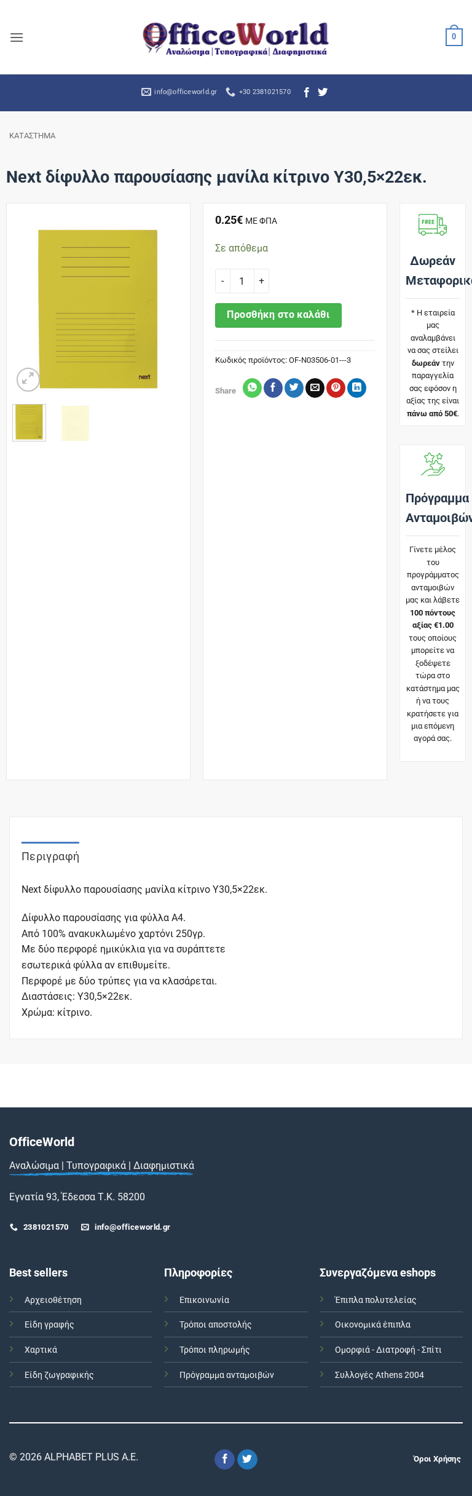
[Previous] (31, 308)
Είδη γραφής (49, 1325)
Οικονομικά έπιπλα (373, 1325)
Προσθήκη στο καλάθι (278, 314)
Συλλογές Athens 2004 (379, 1375)
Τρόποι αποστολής (215, 1325)
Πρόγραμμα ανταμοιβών (226, 1375)
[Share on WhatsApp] (252, 388)
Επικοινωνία (204, 1300)
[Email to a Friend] (314, 388)
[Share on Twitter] (294, 388)
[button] (16, 37)
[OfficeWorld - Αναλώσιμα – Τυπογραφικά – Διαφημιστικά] (236, 37)
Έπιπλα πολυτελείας (376, 1300)
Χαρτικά (41, 1350)
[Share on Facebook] (273, 388)
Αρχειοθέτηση (53, 1300)
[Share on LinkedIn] (356, 388)
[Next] (165, 308)
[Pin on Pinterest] (335, 388)
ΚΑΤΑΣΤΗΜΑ (32, 135)
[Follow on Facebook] (307, 92)
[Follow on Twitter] (323, 92)
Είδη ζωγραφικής (59, 1375)
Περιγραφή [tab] (50, 856)
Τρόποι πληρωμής (214, 1350)
